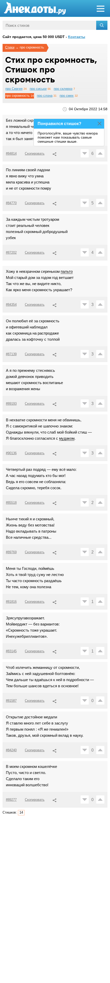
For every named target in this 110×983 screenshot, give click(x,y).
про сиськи (38, 89)
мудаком (66, 438)
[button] (54, 153)
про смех (67, 95)
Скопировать (35, 153)
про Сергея (14, 89)
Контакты (76, 37)
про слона (44, 95)
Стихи (9, 47)
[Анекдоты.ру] (35, 8)
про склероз (63, 89)
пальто (67, 271)
